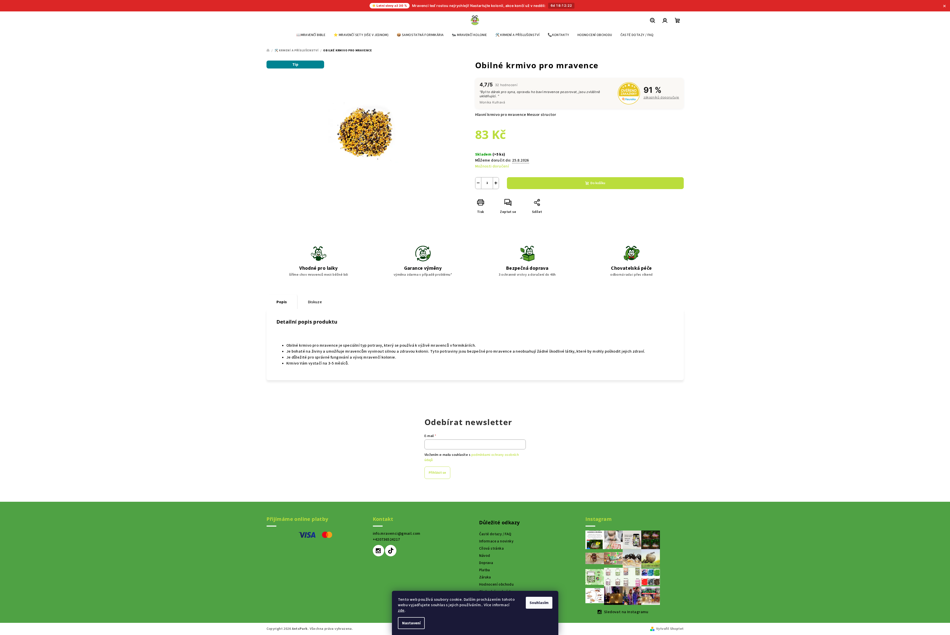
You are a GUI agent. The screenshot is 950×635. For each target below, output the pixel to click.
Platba (484, 570)
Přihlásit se (437, 472)
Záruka (485, 577)
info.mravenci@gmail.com (396, 533)
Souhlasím (539, 602)
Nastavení (411, 623)
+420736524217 (386, 539)
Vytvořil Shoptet (670, 628)
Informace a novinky (496, 541)
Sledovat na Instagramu (626, 612)
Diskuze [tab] (315, 302)
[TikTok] (390, 550)
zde (401, 610)
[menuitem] (310, 35)
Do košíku (597, 183)
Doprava (486, 563)
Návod (484, 555)
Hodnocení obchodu (496, 584)
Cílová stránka (491, 548)
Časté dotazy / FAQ (495, 534)
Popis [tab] (281, 302)
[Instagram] (378, 550)
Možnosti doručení (492, 166)
